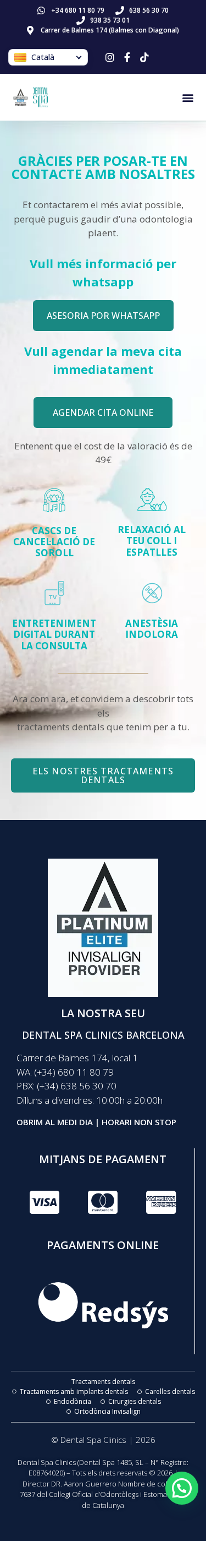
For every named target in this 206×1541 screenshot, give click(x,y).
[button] (188, 97)
